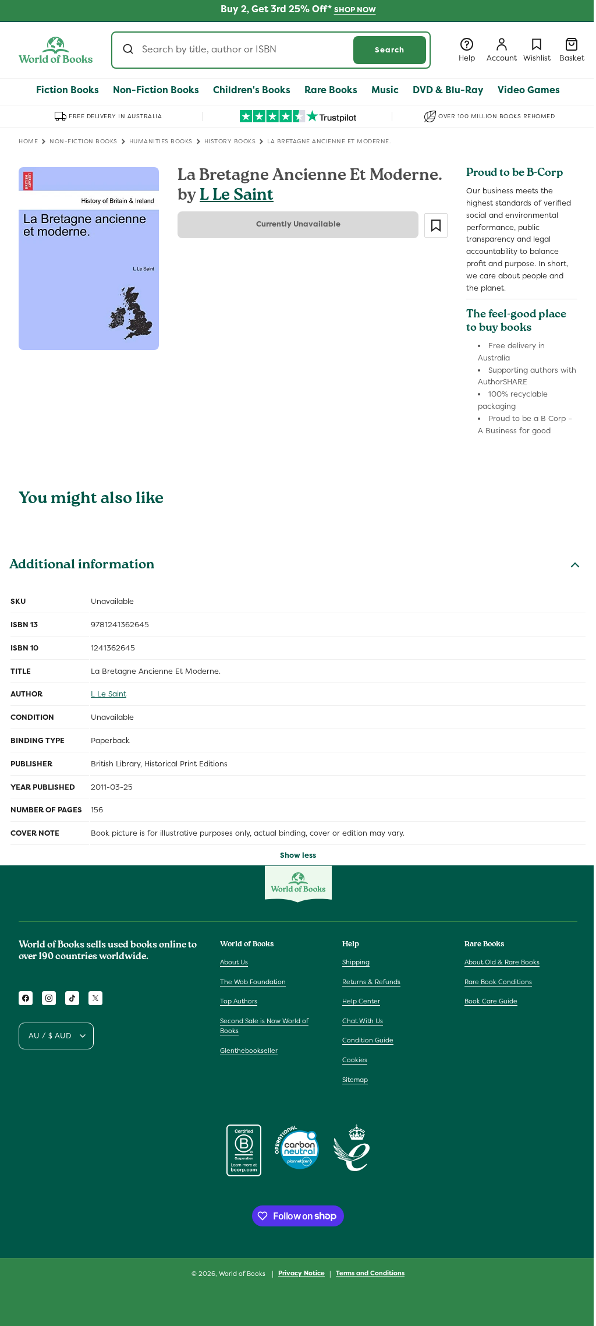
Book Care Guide (490, 1001)
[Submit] (129, 50)
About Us (234, 962)
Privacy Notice (301, 1273)
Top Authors (238, 1001)
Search (390, 49)
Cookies (354, 1059)
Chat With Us (362, 1020)
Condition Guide (367, 1040)
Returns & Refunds (371, 981)
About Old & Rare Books (502, 962)
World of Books (243, 1273)
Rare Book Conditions (498, 981)
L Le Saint (237, 196)
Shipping (356, 962)
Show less (298, 855)
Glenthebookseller (249, 1050)
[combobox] (271, 50)
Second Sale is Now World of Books (264, 1026)
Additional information (81, 566)
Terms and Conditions (370, 1273)
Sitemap (355, 1079)
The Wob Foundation (253, 981)
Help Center (361, 1001)
